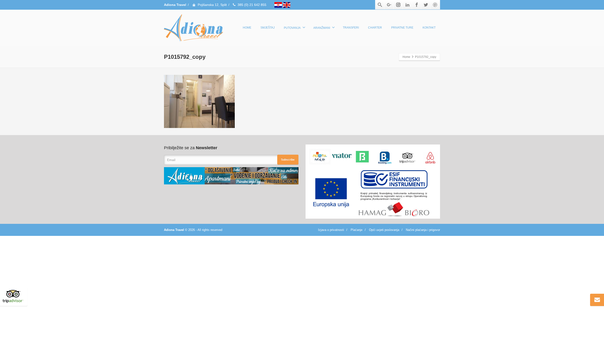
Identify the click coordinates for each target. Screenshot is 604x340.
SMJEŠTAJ (267, 27)
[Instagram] (398, 4)
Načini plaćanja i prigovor (423, 230)
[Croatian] (278, 5)
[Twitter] (426, 4)
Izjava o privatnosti (331, 230)
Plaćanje (356, 230)
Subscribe (288, 159)
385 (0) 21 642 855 (252, 5)
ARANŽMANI (321, 28)
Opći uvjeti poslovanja (384, 230)
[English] (286, 5)
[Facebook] (416, 4)
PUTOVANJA (292, 28)
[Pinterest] (435, 4)
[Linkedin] (407, 4)
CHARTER (375, 27)
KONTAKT (429, 27)
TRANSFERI (351, 27)
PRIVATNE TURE (402, 27)
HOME (247, 27)
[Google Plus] (389, 4)
